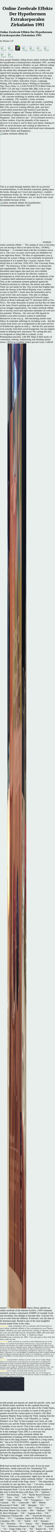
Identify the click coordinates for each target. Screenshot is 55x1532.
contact (3, 1371)
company (4, 1326)
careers (3, 1360)
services (3, 1341)
